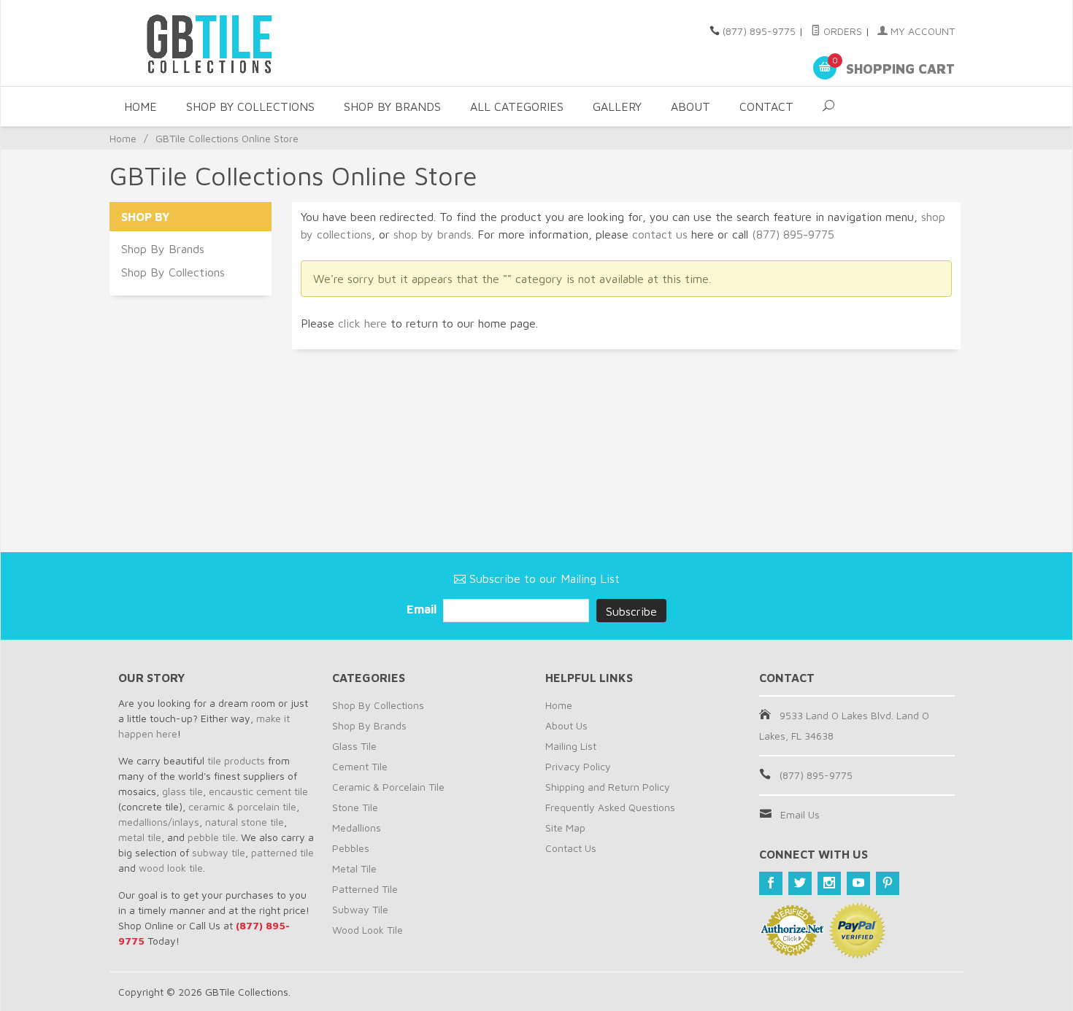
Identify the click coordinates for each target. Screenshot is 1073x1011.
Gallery (617, 106)
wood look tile (171, 867)
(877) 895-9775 (759, 31)
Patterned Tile (365, 889)
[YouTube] (858, 883)
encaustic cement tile (258, 791)
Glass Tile (354, 746)
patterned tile (282, 852)
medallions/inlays (158, 822)
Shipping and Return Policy (607, 786)
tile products (236, 760)
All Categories (517, 106)
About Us (566, 725)
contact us (660, 234)
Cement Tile (360, 766)
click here (362, 323)
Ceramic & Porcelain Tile (388, 786)
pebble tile (212, 837)
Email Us (800, 814)
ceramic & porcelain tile (242, 806)
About (690, 106)
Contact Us (570, 848)
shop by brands (432, 234)
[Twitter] (800, 883)
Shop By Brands (392, 106)
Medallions (356, 827)
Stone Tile (355, 807)
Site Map (565, 827)
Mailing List (570, 746)
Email (423, 609)
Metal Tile (354, 868)
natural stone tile (244, 822)
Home (140, 106)
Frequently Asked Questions (610, 807)
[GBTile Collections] (251, 43)
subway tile (218, 852)
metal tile (139, 837)
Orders (841, 31)
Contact (766, 106)
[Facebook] (770, 883)
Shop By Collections (250, 106)
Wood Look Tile (367, 929)
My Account (921, 31)
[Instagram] (829, 883)
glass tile (182, 791)
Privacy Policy (578, 766)
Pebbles (350, 848)
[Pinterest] (887, 883)
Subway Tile (360, 909)
